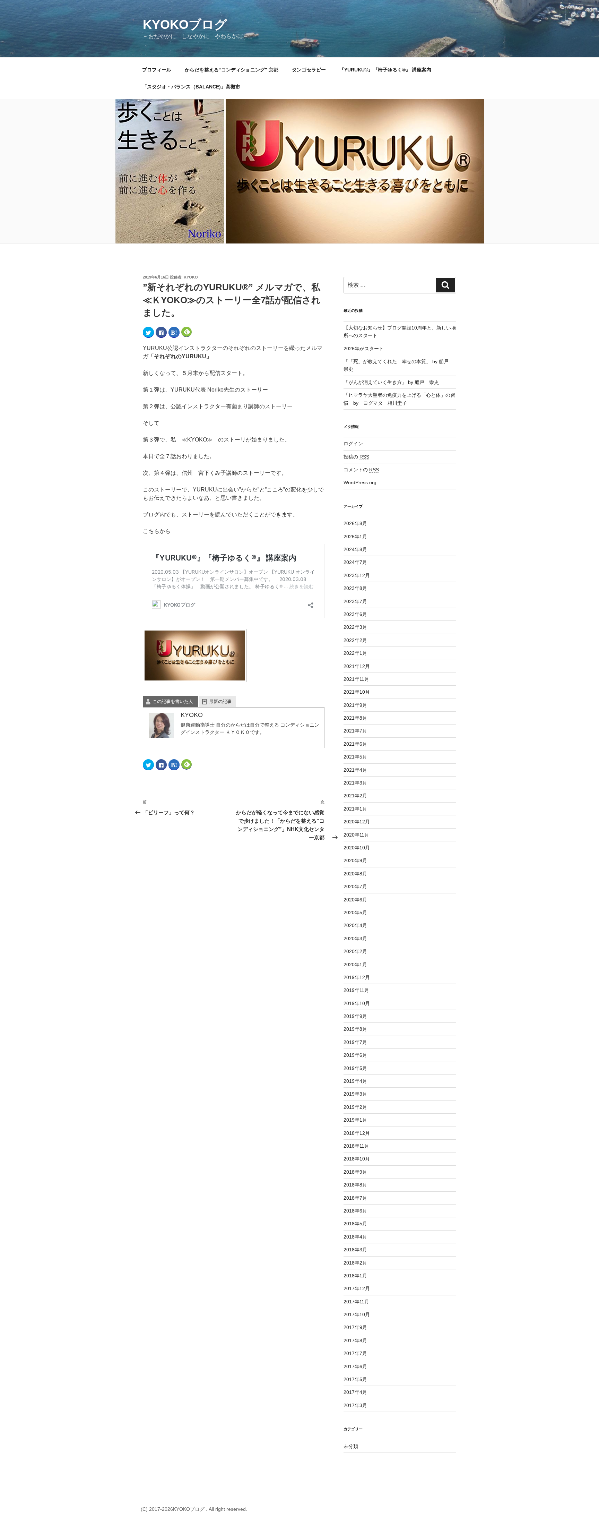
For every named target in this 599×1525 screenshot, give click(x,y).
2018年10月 (357, 1159)
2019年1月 (355, 1120)
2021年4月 (355, 770)
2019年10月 (357, 1003)
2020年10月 (357, 847)
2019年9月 (355, 1016)
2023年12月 (357, 575)
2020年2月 (355, 951)
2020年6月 (355, 899)
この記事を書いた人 (173, 701)
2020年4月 (355, 925)
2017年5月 (355, 1379)
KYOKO (191, 277)
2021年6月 (355, 744)
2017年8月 (355, 1340)
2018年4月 (355, 1237)
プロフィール (156, 69)
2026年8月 (355, 523)
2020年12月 (357, 821)
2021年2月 (355, 795)
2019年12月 (357, 977)
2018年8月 (355, 1185)
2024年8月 (355, 549)
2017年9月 (355, 1327)
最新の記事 (220, 701)
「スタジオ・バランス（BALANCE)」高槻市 (191, 86)
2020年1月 (355, 964)
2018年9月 (355, 1172)
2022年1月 (355, 653)
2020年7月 (355, 886)
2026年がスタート (364, 348)
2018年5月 (355, 1223)
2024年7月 (355, 562)
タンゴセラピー (309, 69)
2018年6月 (355, 1211)
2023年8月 (355, 588)
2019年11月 (356, 990)
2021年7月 (355, 731)
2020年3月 (355, 938)
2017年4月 (355, 1392)
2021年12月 (357, 666)
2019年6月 (355, 1055)
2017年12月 (357, 1288)
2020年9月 (355, 860)
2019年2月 (355, 1107)
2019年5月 (355, 1068)
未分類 (351, 1446)
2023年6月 (355, 614)
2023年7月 (355, 601)
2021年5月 (355, 757)
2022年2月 (355, 640)
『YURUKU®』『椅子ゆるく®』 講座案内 (387, 69)
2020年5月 (355, 912)
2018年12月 (357, 1133)
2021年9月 (355, 705)
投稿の (356, 457)
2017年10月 (357, 1314)
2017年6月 (355, 1366)
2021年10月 (357, 692)
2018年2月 (355, 1263)
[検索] (445, 285)
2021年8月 (355, 718)
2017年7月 (355, 1353)
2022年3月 (355, 627)
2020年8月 (355, 873)
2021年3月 (355, 783)
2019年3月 (355, 1094)
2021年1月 (355, 809)
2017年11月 (356, 1301)
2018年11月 (356, 1146)
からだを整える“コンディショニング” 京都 (231, 69)
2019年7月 (355, 1042)
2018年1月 (355, 1275)
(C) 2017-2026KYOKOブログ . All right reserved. (194, 1509)
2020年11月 (356, 835)
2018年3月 (355, 1249)
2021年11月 (356, 679)
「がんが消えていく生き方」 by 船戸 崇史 (391, 382)
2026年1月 (355, 536)
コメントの (361, 469)
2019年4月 (355, 1081)
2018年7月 (355, 1198)
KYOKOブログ (185, 24)
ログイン (353, 443)
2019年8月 (355, 1029)
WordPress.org (360, 482)
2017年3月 (355, 1405)
